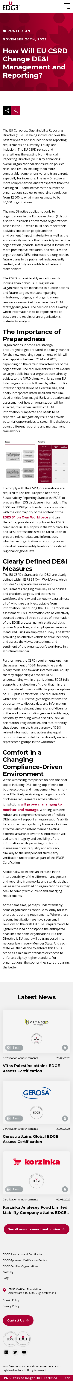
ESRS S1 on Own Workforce (25, 517)
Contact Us (15, 1320)
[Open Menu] (66, 6)
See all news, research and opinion (34, 1229)
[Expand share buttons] (7, 110)
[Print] (15, 110)
